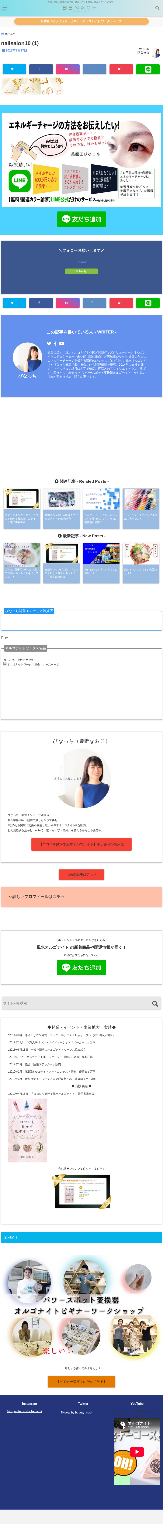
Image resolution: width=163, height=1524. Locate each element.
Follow (81, 262)
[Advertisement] (81, 430)
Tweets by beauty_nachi (77, 1412)
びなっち (143, 52)
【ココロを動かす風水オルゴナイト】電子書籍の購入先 (81, 844)
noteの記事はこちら (81, 874)
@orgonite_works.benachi (24, 1411)
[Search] (155, 1003)
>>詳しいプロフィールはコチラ (36, 896)
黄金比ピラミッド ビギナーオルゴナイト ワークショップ (82, 21)
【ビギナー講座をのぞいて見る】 (81, 1381)
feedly (82, 271)
